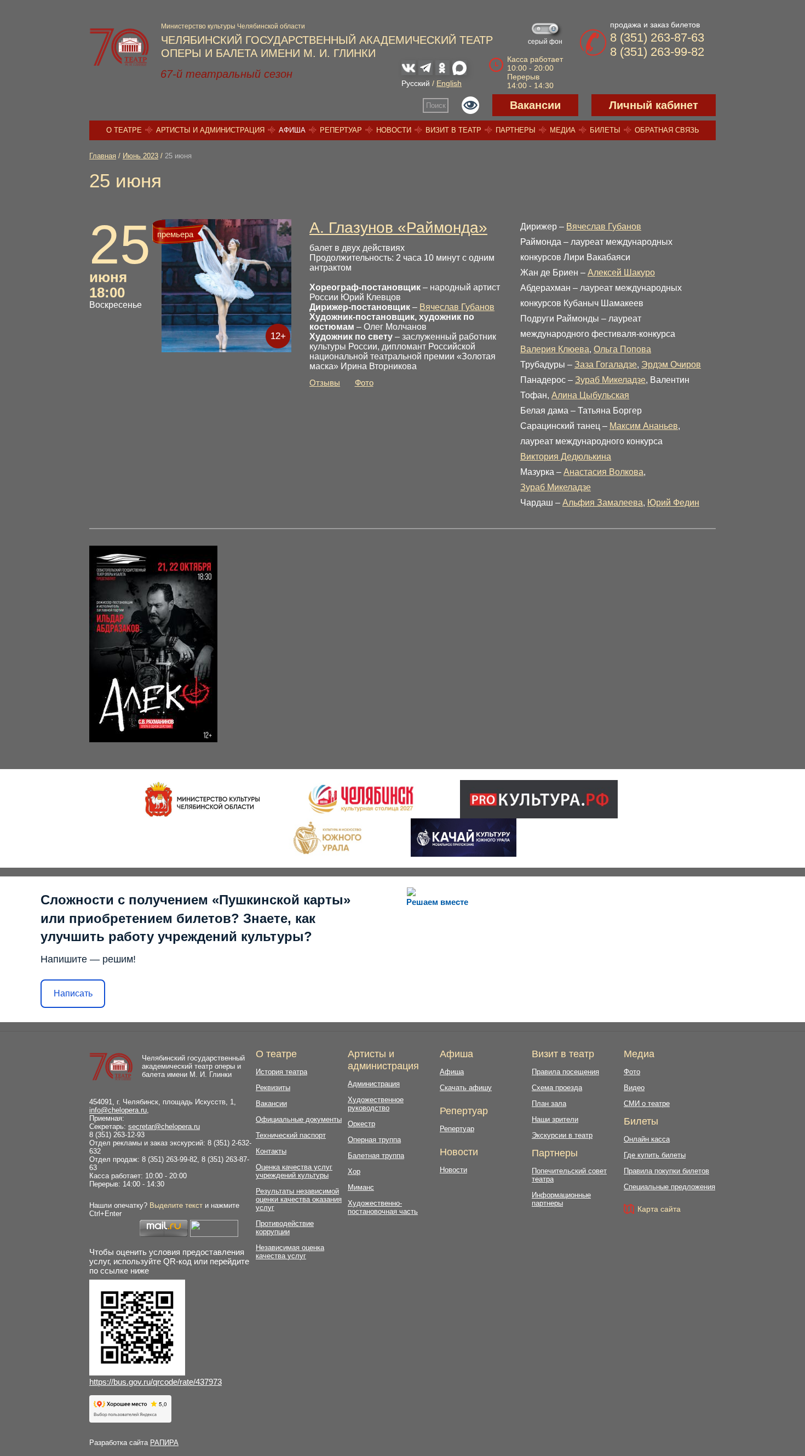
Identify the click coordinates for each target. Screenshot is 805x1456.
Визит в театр (453, 130)
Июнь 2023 (140, 156)
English (449, 83)
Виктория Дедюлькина (565, 456)
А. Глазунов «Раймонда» (398, 227)
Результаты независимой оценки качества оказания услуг (299, 1199)
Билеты (605, 130)
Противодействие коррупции (285, 1227)
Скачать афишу (466, 1088)
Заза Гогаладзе (605, 364)
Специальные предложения (669, 1187)
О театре (124, 130)
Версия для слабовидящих (470, 105)
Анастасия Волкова (603, 472)
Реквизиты (273, 1088)
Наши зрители (555, 1119)
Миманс (361, 1187)
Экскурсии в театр (562, 1135)
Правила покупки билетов (666, 1171)
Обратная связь (667, 130)
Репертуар (341, 130)
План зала (549, 1103)
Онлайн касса (647, 1139)
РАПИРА (164, 1442)
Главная (102, 156)
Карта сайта (659, 1209)
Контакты (271, 1151)
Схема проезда (557, 1088)
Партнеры (516, 130)
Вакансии (535, 105)
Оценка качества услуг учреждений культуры (294, 1171)
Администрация (374, 1084)
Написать (73, 993)
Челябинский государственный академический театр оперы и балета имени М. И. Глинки (193, 1066)
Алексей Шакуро (621, 272)
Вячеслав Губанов (457, 307)
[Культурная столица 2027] (360, 799)
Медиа (563, 130)
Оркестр (361, 1124)
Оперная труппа (374, 1140)
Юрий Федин (673, 502)
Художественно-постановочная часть (383, 1207)
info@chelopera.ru (118, 1110)
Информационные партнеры (561, 1199)
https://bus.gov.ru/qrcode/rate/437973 (155, 1381)
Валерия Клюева (554, 349)
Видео (634, 1088)
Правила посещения (565, 1072)
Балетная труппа (376, 1155)
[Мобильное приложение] (463, 837)
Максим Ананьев (644, 426)
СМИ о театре (647, 1103)
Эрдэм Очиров (671, 364)
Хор (354, 1171)
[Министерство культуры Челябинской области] (202, 799)
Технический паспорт (291, 1135)
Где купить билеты (655, 1155)
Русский (415, 83)
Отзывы (324, 382)
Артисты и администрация (210, 130)
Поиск (436, 105)
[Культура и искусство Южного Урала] (328, 837)
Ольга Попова (622, 349)
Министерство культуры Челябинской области (233, 26)
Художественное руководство (376, 1104)
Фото (364, 382)
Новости (393, 130)
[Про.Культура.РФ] (539, 799)
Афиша (292, 130)
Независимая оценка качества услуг (290, 1251)
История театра (281, 1072)
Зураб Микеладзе (610, 380)
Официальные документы (299, 1119)
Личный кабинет (653, 105)
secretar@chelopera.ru (164, 1126)
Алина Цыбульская (590, 395)
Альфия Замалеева (602, 502)
